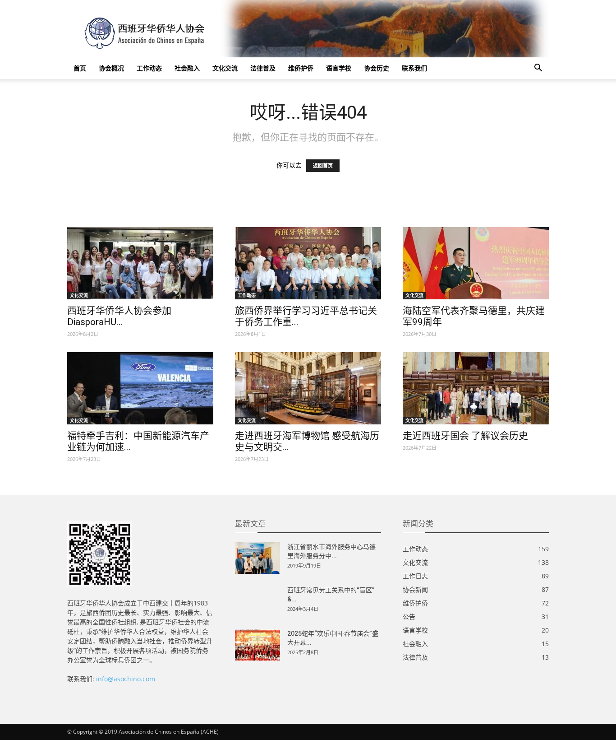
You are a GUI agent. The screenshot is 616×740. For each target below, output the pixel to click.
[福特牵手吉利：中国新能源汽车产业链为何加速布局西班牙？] (140, 388)
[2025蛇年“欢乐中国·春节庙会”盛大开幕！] (257, 645)
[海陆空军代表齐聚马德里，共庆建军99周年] (476, 263)
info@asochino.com (125, 679)
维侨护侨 (300, 68)
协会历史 (376, 68)
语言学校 (338, 68)
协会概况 (111, 68)
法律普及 (263, 68)
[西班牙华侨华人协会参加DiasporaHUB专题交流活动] (140, 263)
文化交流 (225, 68)
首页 (80, 68)
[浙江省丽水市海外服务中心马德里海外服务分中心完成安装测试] (257, 558)
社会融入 (187, 68)
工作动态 (149, 68)
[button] (538, 69)
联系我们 (414, 68)
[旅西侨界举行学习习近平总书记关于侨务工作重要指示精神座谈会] (308, 263)
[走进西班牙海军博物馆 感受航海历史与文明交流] (308, 388)
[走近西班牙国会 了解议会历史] (476, 388)
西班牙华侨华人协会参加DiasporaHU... (119, 316)
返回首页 (323, 165)
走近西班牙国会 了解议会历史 (465, 435)
